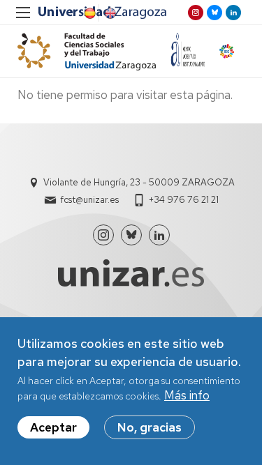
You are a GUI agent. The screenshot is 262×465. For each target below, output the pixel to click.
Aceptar (53, 427)
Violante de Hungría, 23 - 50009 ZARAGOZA (139, 182)
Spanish (89, 13)
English (109, 13)
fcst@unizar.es (89, 200)
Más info (187, 395)
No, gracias (149, 427)
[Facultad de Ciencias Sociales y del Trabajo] (86, 51)
